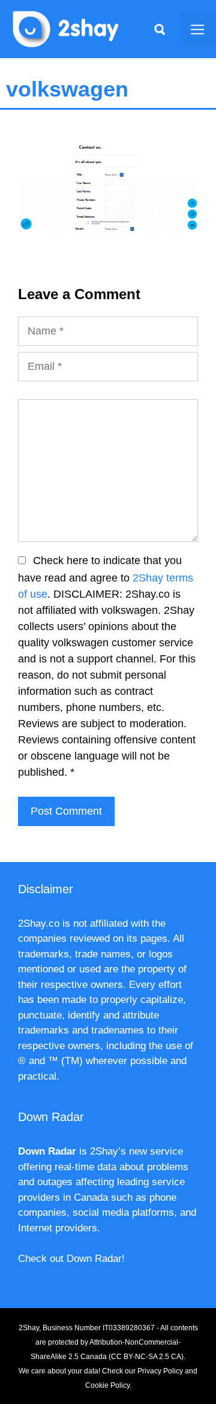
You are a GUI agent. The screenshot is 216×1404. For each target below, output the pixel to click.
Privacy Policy (160, 1371)
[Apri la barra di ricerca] (159, 29)
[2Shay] (66, 28)
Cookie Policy (107, 1385)
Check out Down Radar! (71, 1258)
